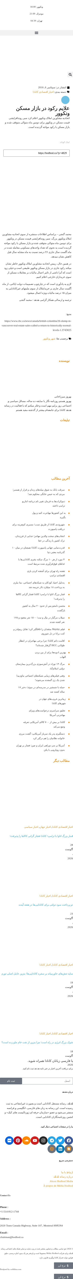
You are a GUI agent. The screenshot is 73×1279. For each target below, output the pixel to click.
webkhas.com (15, 1269)
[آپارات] (52, 1149)
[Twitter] (60, 1140)
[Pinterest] (18, 1140)
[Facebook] (69, 1140)
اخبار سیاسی (31, 826)
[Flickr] (9, 1140)
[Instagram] (43, 1140)
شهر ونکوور (49, 338)
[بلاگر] (69, 1149)
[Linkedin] (60, 1149)
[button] (36, 33)
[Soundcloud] (26, 1140)
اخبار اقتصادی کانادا (43, 91)
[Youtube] (35, 1140)
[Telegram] (52, 1140)
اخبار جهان (45, 826)
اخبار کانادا (45, 895)
